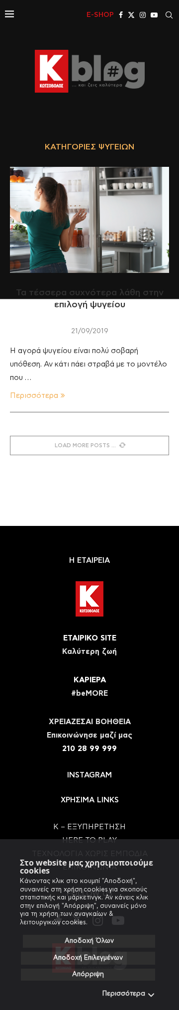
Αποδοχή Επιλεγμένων (88, 958)
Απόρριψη (88, 974)
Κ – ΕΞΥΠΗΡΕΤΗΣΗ (89, 827)
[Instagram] (143, 14)
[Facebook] (121, 14)
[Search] (169, 14)
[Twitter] (131, 14)
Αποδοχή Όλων (89, 941)
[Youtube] (154, 14)
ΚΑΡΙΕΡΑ (90, 680)
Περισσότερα (123, 994)
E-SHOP (100, 14)
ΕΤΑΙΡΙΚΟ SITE (89, 638)
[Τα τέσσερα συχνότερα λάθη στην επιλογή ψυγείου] (89, 220)
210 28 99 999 (89, 749)
